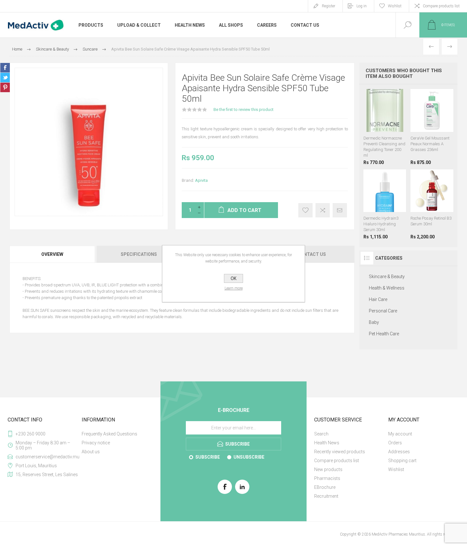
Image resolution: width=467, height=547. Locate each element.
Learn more (234, 288)
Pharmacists (327, 478)
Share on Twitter (5, 77)
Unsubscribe (249, 457)
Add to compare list (322, 210)
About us (91, 451)
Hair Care (378, 299)
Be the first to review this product (243, 109)
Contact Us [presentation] (311, 254)
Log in (361, 6)
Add (391, 116)
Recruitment (326, 496)
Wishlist (396, 469)
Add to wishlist (305, 210)
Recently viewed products (339, 451)
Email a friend (340, 210)
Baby (374, 322)
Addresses (399, 451)
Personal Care (383, 310)
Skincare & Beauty (387, 276)
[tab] (53, 254)
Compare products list (441, 6)
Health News (326, 442)
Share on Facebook (5, 67)
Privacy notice (96, 442)
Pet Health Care (384, 333)
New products (328, 469)
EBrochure (324, 487)
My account (400, 433)
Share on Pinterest (5, 87)
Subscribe (207, 457)
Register (328, 6)
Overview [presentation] (52, 254)
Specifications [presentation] (139, 254)
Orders (395, 442)
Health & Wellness (386, 288)
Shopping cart (402, 460)
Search (321, 433)
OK (233, 278)
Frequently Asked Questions (109, 433)
